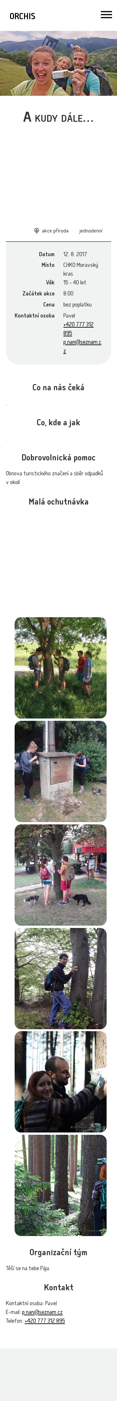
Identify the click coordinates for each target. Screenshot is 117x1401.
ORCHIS (22, 17)
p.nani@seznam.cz (42, 1313)
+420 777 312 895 (45, 1321)
